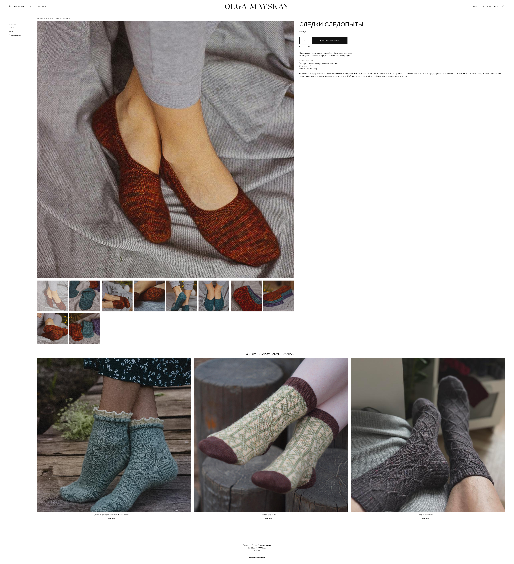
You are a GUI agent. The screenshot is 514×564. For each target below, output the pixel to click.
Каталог (11, 27)
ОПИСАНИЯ (19, 6)
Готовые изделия (15, 35)
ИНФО (475, 6)
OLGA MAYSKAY (257, 6)
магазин (40, 18)
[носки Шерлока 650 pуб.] (428, 435)
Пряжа (11, 32)
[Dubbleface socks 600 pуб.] (271, 435)
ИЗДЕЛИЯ (42, 6)
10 (182, 274)
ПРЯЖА (31, 6)
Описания (12, 24)
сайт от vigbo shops (257, 557)
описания (49, 18)
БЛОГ (496, 6)
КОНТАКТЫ (486, 6)
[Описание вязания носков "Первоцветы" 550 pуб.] (114, 435)
